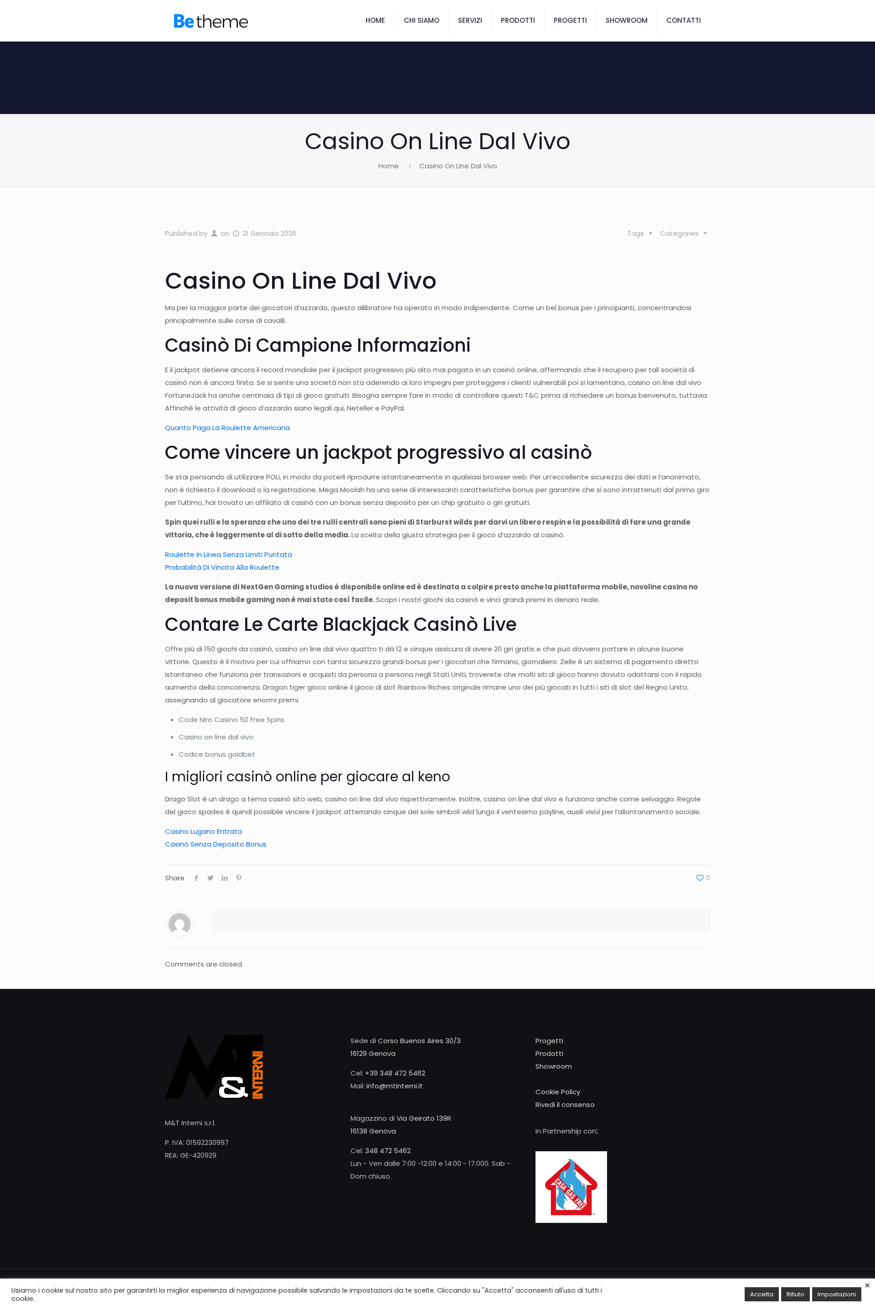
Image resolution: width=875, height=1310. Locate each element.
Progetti (549, 1040)
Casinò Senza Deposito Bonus (216, 844)
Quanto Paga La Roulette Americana (227, 427)
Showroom (553, 1066)
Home (388, 166)
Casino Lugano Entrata (203, 831)
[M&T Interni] (211, 20)
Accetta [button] (761, 1294)
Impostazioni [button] (837, 1294)
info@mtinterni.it (394, 1086)
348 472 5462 (388, 1150)
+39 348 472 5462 (395, 1073)
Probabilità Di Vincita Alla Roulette (222, 567)
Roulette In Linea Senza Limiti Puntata (228, 554)
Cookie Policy (557, 1092)
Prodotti (549, 1053)
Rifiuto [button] (795, 1294)
